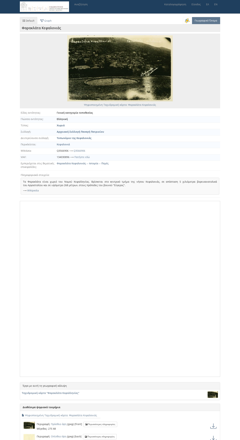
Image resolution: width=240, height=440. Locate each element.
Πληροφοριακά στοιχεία (35, 175)
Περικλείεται (28, 144)
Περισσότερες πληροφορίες (101, 424)
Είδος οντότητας (30, 112)
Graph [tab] (48, 20)
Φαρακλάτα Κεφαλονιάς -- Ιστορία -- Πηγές (83, 163)
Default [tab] (29, 20)
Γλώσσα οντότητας (32, 119)
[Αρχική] (46, 6)
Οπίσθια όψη (58, 436)
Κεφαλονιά (63, 144)
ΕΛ (207, 4)
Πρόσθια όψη (59, 424)
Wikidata (26, 150)
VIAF (23, 157)
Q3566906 (79, 150)
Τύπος (24, 125)
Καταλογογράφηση (175, 4)
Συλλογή (25, 131)
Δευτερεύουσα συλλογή (34, 138)
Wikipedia (33, 190)
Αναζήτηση (81, 4)
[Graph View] (187, 20)
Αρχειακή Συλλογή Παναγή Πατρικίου (80, 131)
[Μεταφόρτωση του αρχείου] (213, 426)
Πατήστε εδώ (82, 157)
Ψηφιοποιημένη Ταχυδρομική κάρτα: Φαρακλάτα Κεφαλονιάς (120, 104)
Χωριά (61, 125)
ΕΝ (216, 4)
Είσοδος (196, 4)
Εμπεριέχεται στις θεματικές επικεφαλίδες (37, 165)
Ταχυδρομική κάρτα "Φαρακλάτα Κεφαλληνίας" (50, 393)
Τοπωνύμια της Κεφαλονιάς (74, 138)
